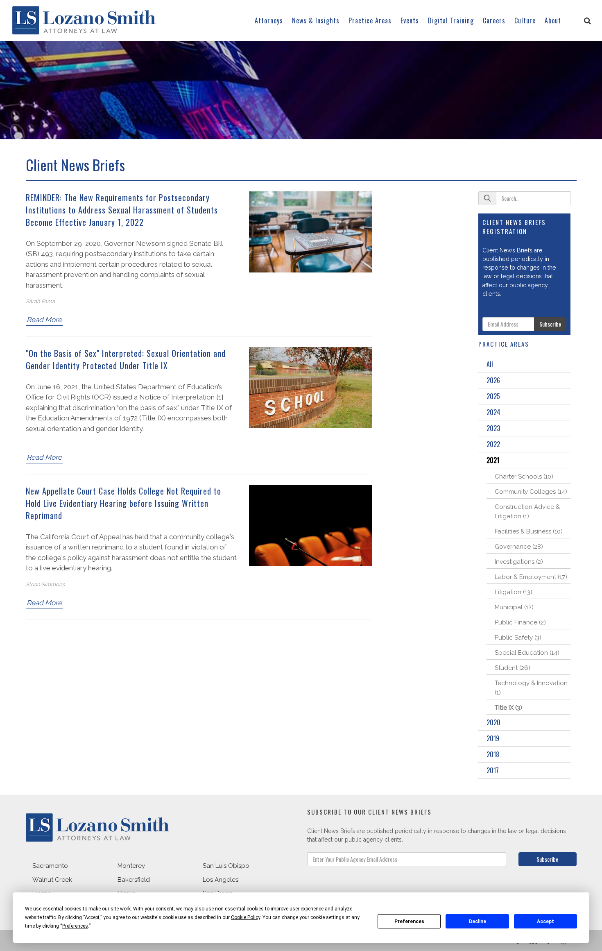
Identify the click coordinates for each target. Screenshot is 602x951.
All (490, 364)
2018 (493, 754)
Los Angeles (220, 879)
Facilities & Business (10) (529, 531)
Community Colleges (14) (531, 491)
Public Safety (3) (518, 637)
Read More (44, 319)
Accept (545, 921)
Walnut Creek (52, 879)
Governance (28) (519, 546)
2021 (493, 460)
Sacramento (50, 865)
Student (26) (512, 668)
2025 (493, 396)
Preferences (409, 921)
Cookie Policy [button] (245, 917)
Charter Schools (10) (524, 476)
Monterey (131, 865)
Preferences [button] (75, 926)
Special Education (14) (527, 652)
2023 (493, 428)
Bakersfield (134, 879)
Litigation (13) (513, 592)
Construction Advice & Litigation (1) (527, 511)
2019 (493, 738)
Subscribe (550, 324)
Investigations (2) (519, 561)
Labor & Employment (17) (531, 577)
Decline (477, 921)
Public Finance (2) (520, 622)
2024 (493, 412)
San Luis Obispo (226, 865)
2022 (493, 444)
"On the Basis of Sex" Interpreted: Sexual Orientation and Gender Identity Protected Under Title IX (126, 359)
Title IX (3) (508, 707)
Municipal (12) (514, 607)
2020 (493, 722)
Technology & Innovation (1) (531, 687)
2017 (493, 770)
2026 (493, 380)
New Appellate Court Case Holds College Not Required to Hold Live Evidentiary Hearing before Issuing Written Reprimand (123, 503)
